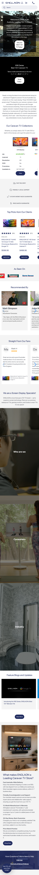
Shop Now (7, 843)
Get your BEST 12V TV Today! (19, 45)
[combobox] (19, 7)
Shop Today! (19, 80)
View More (19, 717)
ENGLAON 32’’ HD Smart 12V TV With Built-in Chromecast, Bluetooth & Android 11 (28, 243)
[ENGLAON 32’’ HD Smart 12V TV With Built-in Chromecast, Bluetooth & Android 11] (28, 224)
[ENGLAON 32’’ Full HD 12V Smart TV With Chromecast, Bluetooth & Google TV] (10, 224)
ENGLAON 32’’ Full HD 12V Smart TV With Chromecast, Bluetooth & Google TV (10, 243)
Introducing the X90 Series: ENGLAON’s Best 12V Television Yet (18, 703)
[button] (26, 3)
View (20, 173)
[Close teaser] (12, 863)
